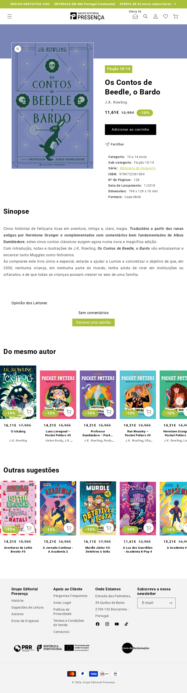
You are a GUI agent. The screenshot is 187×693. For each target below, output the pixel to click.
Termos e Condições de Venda (68, 623)
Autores (17, 614)
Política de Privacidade (62, 612)
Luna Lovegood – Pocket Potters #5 (58, 433)
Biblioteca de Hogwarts (138, 168)
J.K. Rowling (116, 102)
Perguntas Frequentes (70, 596)
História (17, 600)
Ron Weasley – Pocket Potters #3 (138, 433)
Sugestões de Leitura (27, 607)
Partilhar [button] (117, 144)
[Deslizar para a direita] (179, 401)
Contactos (61, 632)
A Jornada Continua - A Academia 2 (58, 549)
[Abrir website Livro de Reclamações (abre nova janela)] (135, 648)
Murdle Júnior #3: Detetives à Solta (98, 549)
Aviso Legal (62, 602)
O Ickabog (18, 431)
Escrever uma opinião (93, 322)
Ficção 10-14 (118, 69)
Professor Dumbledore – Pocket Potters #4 (98, 433)
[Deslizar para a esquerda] (7, 401)
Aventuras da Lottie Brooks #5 (18, 549)
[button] (10, 16)
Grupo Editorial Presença (99, 682)
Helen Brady (54, 440)
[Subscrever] (170, 603)
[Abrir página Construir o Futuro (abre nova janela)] (51, 648)
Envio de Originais (25, 621)
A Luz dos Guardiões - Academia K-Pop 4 (138, 549)
